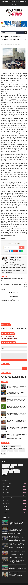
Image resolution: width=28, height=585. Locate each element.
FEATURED (12, 446)
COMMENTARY (4, 446)
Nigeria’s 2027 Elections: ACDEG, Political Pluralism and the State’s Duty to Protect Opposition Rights (17, 386)
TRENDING (17, 44)
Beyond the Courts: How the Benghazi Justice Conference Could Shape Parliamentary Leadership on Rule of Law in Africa (13, 546)
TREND (16, 451)
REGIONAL (12, 44)
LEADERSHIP (4, 44)
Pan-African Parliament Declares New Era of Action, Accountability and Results (16, 421)
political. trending (19, 448)
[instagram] (15, 4)
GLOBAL (19, 446)
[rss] (18, 4)
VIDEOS (3, 453)
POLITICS (3, 451)
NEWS (8, 44)
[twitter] (12, 4)
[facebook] (10, 4)
